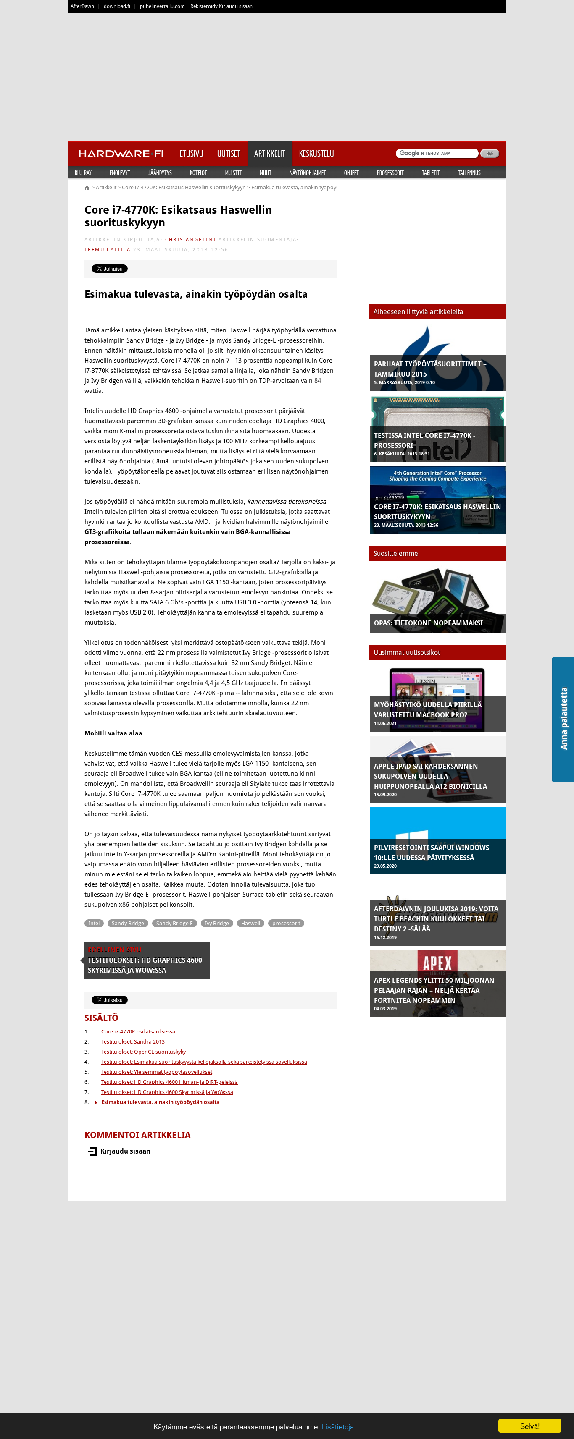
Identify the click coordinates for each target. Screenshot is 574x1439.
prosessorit (286, 923)
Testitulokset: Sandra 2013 (133, 1042)
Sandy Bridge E (174, 923)
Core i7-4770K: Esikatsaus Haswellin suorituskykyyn (184, 187)
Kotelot (198, 172)
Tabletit (431, 172)
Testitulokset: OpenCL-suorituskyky (143, 1052)
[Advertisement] (287, 75)
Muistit (233, 172)
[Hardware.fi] (121, 151)
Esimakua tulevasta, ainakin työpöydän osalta (306, 187)
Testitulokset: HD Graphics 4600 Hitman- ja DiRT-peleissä (169, 1082)
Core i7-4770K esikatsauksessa (138, 1031)
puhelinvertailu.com (162, 6)
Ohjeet (351, 172)
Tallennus (469, 172)
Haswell (250, 923)
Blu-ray (83, 172)
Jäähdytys (160, 172)
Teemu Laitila (107, 250)
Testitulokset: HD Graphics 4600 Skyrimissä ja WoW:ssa (167, 1092)
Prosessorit (390, 172)
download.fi (117, 6)
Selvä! (530, 1426)
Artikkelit (106, 187)
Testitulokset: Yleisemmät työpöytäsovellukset (156, 1072)
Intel (94, 923)
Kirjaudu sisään (125, 1151)
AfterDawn (82, 6)
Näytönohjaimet (308, 172)
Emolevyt (120, 172)
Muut (265, 172)
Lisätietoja (338, 1426)
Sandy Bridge (128, 923)
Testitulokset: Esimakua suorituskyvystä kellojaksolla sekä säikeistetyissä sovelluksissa (204, 1062)
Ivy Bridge (217, 923)
